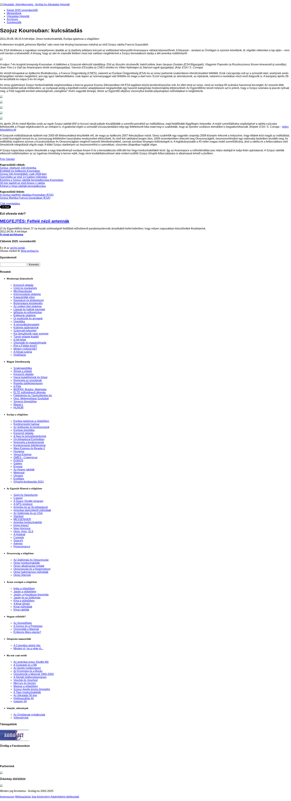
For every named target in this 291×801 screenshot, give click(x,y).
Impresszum (7, 796)
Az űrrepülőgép (22, 623)
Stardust (18, 516)
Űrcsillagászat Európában (28, 439)
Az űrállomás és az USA (28, 513)
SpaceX (18, 540)
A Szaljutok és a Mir (25, 665)
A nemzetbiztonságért (26, 324)
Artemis (18, 543)
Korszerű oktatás (23, 285)
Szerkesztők (14, 22)
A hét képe (19, 339)
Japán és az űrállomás (26, 597)
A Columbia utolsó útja (26, 645)
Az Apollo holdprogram (27, 668)
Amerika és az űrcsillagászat (30, 507)
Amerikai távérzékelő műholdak (32, 510)
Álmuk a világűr (22, 371)
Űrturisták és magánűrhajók (29, 342)
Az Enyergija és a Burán (27, 671)
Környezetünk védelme (27, 294)
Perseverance (21, 546)
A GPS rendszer (23, 504)
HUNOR (18, 407)
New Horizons (21, 528)
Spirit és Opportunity (25, 495)
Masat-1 (18, 404)
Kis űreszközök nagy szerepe (30, 333)
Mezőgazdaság (22, 291)
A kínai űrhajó (21, 603)
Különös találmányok (26, 327)
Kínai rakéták (21, 609)
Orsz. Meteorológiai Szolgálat (31, 398)
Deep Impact (21, 525)
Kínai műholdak (22, 606)
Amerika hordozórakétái (27, 522)
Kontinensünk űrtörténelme (29, 445)
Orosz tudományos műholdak (30, 572)
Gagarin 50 (20, 701)
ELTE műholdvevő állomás (29, 392)
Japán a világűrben (24, 591)
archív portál (17, 247)
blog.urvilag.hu (30, 250)
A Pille (17, 386)
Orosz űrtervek (22, 575)
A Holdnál (19, 534)
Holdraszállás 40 (23, 698)
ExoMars (18, 478)
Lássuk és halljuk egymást (29, 309)
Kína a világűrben (24, 600)
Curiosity (18, 537)
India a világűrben (24, 588)
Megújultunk (14, 13)
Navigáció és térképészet (28, 300)
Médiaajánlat (23, 796)
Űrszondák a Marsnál (26, 629)
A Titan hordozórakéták (27, 692)
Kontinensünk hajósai (26, 424)
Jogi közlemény (40, 796)
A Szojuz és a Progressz (28, 626)
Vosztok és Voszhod (25, 680)
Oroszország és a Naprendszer (32, 569)
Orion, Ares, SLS (23, 531)
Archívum (12, 19)
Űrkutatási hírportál (18, 16)
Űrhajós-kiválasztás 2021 (28, 481)
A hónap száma (22, 351)
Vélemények (20, 717)
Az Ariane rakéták (24, 469)
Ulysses (18, 475)
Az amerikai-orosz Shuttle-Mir (31, 662)
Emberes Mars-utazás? (27, 632)
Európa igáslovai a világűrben (31, 421)
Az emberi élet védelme (27, 306)
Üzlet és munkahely (25, 288)
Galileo (17, 463)
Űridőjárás (19, 354)
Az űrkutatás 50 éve (25, 695)
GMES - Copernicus (25, 457)
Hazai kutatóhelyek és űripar (30, 377)
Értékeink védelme (24, 315)
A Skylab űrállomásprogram (29, 677)
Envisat (17, 466)
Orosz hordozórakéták (26, 562)
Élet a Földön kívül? (25, 345)
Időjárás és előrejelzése (27, 312)
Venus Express (22, 454)
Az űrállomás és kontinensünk (31, 427)
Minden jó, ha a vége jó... (28, 648)
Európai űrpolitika (24, 430)
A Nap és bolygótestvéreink (29, 436)
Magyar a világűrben (25, 686)
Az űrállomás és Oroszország (30, 559)
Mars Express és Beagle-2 (29, 448)
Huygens (18, 451)
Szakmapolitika (22, 368)
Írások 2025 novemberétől (22, 10)
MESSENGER (22, 519)
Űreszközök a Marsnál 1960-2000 (33, 674)
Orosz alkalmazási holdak (28, 565)
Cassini (18, 498)
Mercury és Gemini (24, 683)
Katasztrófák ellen (24, 297)
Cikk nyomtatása (10, 203)
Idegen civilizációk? (25, 348)
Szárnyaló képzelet (24, 330)
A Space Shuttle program (28, 501)
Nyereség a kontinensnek (28, 442)
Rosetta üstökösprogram (28, 383)
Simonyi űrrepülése (25, 401)
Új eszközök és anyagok (28, 318)
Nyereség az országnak (27, 380)
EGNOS (18, 460)
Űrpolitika (19, 321)
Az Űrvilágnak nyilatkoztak (29, 714)
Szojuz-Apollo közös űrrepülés (31, 689)
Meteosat (18, 472)
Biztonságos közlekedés (28, 303)
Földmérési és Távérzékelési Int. (32, 395)
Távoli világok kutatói (26, 336)
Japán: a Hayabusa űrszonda (30, 594)
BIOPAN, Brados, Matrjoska (29, 389)
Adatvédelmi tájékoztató (65, 796)
